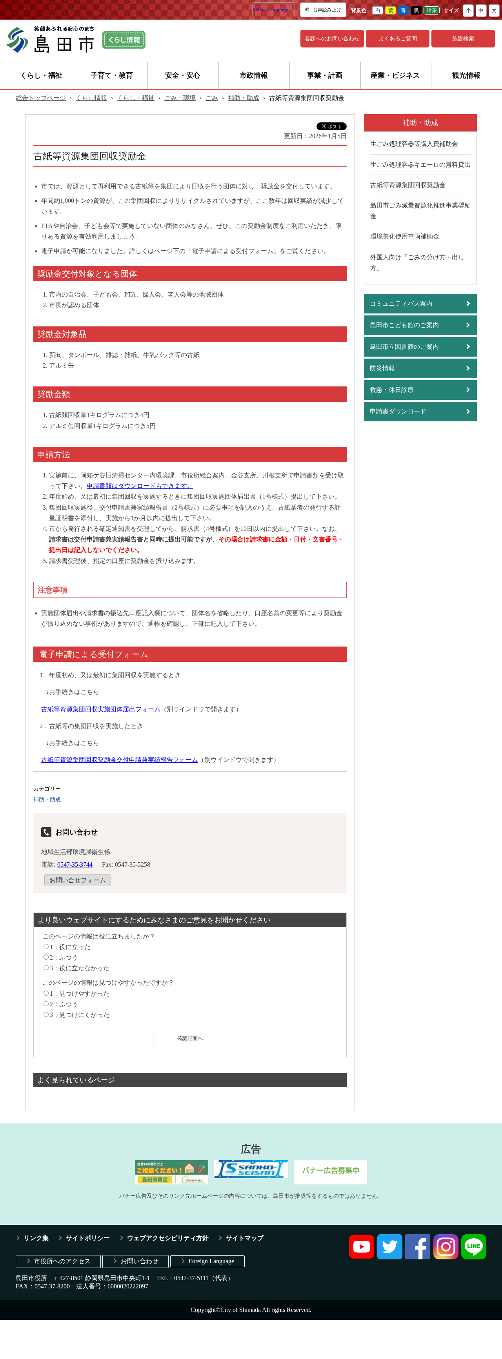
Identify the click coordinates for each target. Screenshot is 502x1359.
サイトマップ (245, 1238)
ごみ (212, 98)
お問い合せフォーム (77, 880)
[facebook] (417, 1257)
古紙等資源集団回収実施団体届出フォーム (100, 709)
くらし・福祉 (41, 75)
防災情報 (382, 368)
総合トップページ (41, 98)
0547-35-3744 (75, 864)
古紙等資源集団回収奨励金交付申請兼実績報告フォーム (119, 759)
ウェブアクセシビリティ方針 (168, 1238)
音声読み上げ (327, 9)
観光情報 (466, 75)
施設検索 (463, 39)
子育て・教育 (112, 75)
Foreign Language (211, 1261)
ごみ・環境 (180, 98)
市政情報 (254, 75)
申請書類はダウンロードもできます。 (140, 486)
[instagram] (445, 1257)
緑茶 (432, 10)
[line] (473, 1257)
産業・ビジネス (395, 75)
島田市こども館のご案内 (404, 325)
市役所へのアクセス (62, 1261)
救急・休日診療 (392, 389)
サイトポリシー (88, 1238)
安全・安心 (182, 75)
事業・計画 (324, 75)
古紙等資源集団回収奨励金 (408, 185)
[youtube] (361, 1257)
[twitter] (389, 1257)
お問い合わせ (139, 1261)
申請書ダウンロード (398, 411)
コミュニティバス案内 (401, 303)
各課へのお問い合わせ (332, 39)
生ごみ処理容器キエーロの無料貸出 (420, 164)
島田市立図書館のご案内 (404, 346)
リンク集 (36, 1238)
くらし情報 (91, 98)
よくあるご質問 (397, 39)
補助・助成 (243, 98)
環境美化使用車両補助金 (404, 236)
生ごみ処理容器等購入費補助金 (414, 143)
